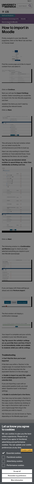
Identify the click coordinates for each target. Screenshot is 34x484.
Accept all (17, 471)
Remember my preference (17, 476)
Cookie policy (26, 450)
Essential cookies (13, 453)
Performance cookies (15, 465)
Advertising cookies (14, 461)
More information (17, 480)
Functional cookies (14, 457)
